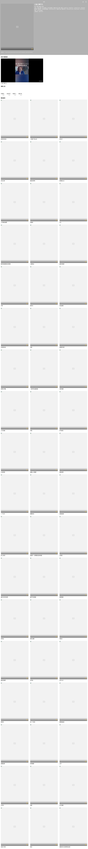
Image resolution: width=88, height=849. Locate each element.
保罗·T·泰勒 (60, 7)
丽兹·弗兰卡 (64, 9)
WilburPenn (71, 7)
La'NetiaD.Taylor (77, 7)
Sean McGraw (82, 9)
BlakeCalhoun (76, 9)
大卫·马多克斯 (39, 10)
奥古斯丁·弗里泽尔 (37, 9)
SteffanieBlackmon (52, 9)
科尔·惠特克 (44, 7)
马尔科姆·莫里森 (45, 9)
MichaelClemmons (70, 9)
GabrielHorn (83, 7)
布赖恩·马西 (55, 7)
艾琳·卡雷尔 (39, 7)
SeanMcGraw (65, 7)
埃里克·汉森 (58, 9)
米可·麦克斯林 (50, 7)
